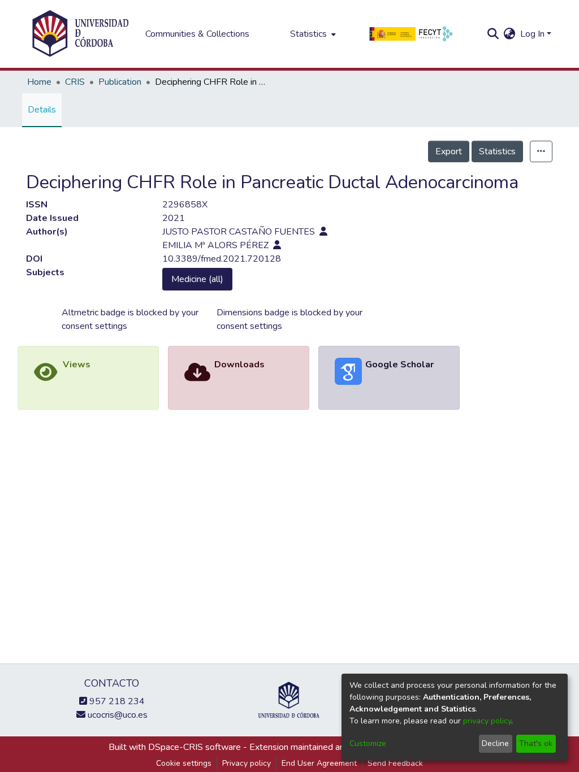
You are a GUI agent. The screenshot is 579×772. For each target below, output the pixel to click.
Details (42, 109)
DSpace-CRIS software (194, 747)
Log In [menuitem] (532, 34)
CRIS (75, 82)
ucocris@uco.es (116, 715)
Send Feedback (395, 763)
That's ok (535, 743)
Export (448, 151)
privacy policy (487, 720)
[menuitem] (312, 34)
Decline (495, 743)
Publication (119, 82)
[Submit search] (493, 34)
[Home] (80, 34)
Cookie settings (183, 763)
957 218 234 (116, 701)
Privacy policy (246, 763)
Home (39, 82)
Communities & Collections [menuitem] (197, 34)
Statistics (497, 151)
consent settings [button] (94, 326)
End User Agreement (319, 763)
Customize (367, 743)
